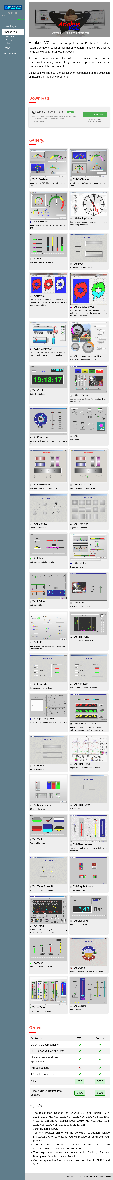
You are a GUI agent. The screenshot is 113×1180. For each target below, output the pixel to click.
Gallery (9, 40)
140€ (80, 1092)
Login (19, 19)
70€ (80, 1081)
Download (10, 36)
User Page (10, 26)
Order (8, 43)
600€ (100, 1092)
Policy (7, 47)
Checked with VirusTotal (94, 121)
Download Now (96, 114)
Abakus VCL (11, 31)
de (16, 13)
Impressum (10, 53)
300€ (100, 1081)
